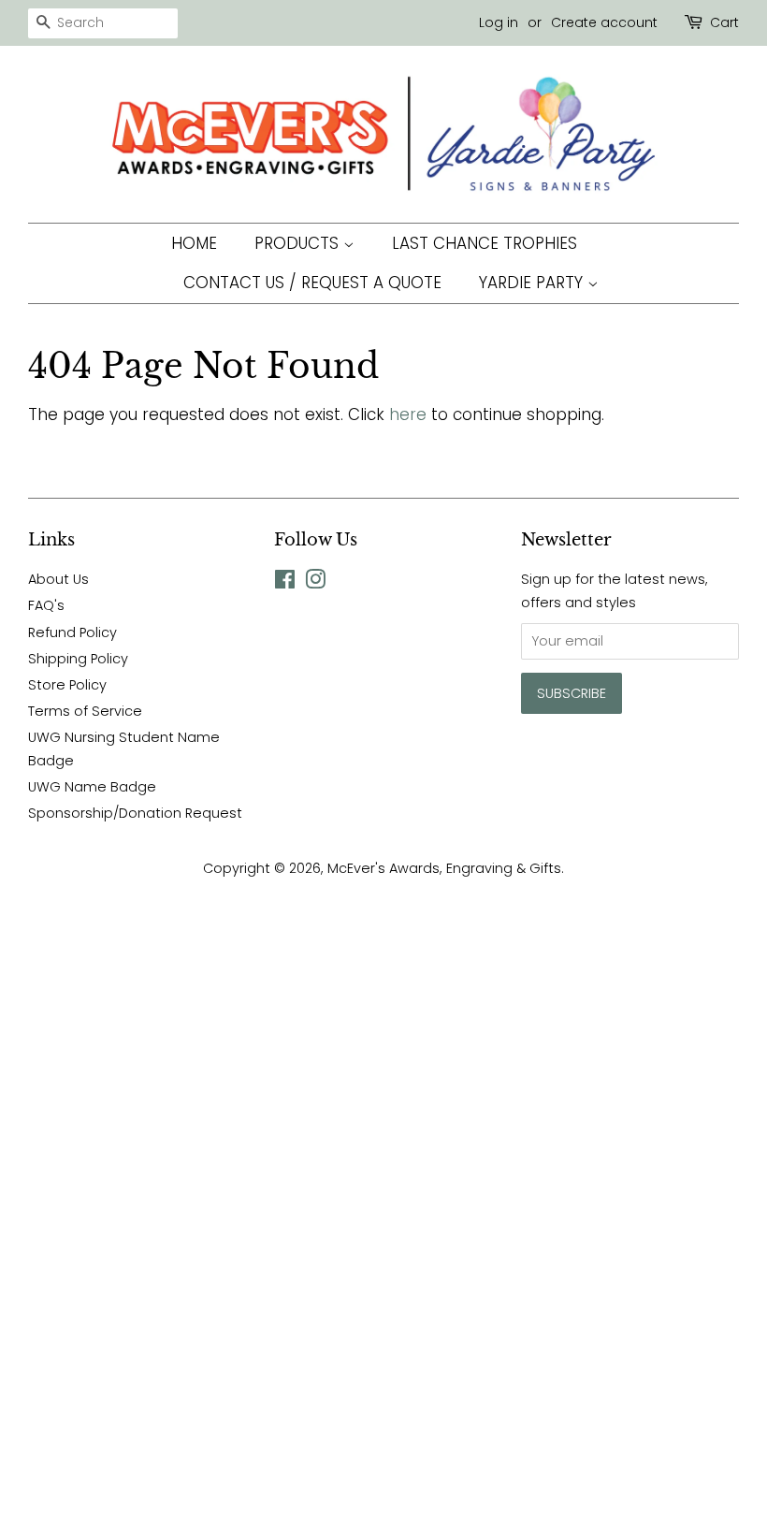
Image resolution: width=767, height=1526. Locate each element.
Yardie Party (533, 282)
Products (298, 243)
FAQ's (46, 605)
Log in (498, 22)
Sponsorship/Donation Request (135, 813)
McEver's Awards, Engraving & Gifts (444, 868)
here (408, 414)
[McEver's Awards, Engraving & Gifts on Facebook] (285, 583)
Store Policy (67, 685)
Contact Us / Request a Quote (312, 282)
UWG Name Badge (92, 787)
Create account (604, 22)
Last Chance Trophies (484, 243)
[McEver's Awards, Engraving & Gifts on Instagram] (315, 583)
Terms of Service (85, 711)
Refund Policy (72, 632)
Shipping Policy (78, 658)
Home (194, 243)
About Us (58, 579)
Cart (724, 22)
